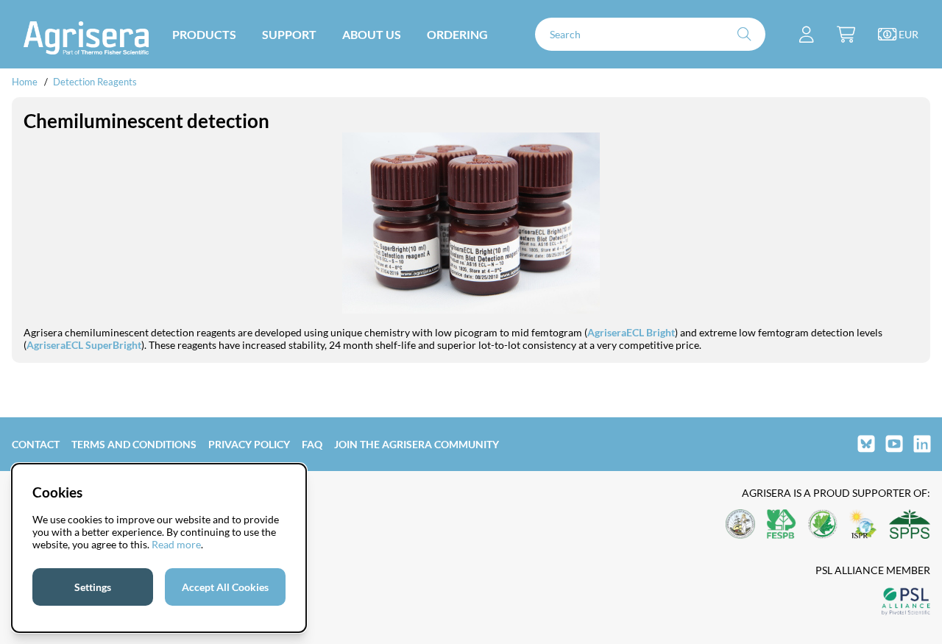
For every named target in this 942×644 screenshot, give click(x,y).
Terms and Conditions (133, 444)
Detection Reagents (95, 82)
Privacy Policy (249, 444)
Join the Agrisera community (416, 444)
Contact (36, 444)
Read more (176, 544)
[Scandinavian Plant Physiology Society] (909, 525)
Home (25, 82)
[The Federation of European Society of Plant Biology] (781, 525)
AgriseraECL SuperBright (83, 345)
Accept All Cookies (225, 587)
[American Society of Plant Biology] (740, 525)
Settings (92, 587)
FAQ (312, 444)
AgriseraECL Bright (631, 332)
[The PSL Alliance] (906, 602)
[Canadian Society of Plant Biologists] (822, 525)
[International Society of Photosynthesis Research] (863, 525)
